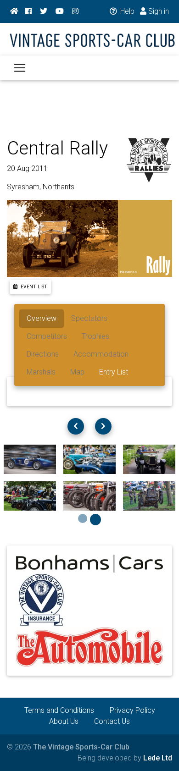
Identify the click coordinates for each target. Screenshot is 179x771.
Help (126, 11)
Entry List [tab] (113, 372)
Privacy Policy (132, 710)
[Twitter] (43, 11)
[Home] (14, 11)
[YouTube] (59, 11)
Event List (33, 287)
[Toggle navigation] (19, 68)
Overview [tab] (41, 318)
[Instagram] (75, 11)
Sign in (157, 11)
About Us (63, 721)
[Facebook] (28, 11)
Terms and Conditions (59, 710)
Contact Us (112, 721)
